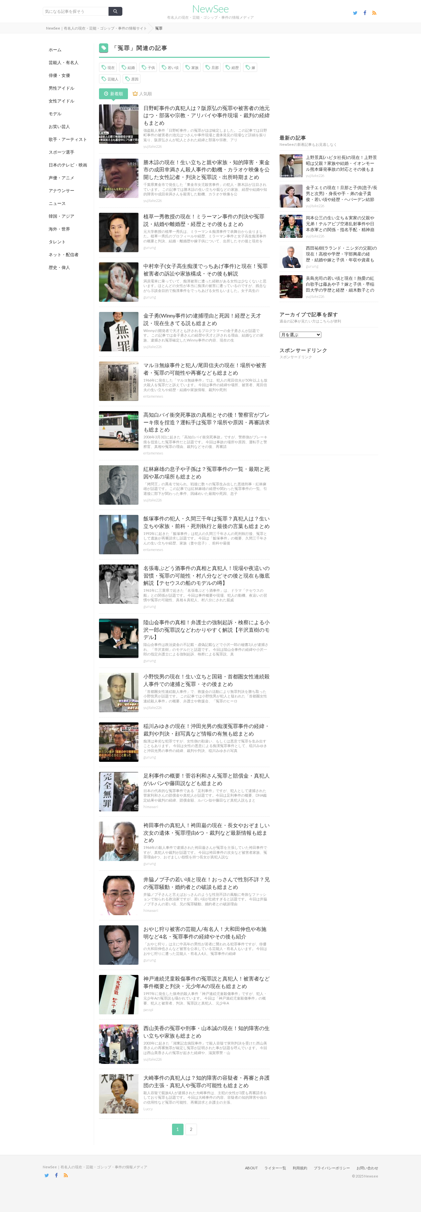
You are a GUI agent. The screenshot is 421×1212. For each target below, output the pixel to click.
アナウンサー (61, 190)
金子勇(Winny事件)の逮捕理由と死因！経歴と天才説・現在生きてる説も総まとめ (202, 319)
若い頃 (173, 67)
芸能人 (113, 79)
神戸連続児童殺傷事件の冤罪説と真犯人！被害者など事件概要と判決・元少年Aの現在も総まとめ (206, 982)
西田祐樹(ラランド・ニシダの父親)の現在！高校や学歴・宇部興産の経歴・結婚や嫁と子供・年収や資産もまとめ (341, 257)
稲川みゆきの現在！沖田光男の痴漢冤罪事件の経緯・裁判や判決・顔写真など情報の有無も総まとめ (206, 729)
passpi (148, 1009)
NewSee (210, 8)
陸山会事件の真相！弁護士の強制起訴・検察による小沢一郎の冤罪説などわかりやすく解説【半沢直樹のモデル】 (206, 629)
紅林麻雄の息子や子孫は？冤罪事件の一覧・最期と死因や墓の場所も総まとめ (206, 472)
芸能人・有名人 (64, 62)
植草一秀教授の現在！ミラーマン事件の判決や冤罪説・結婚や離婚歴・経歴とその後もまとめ (203, 220)
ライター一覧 (275, 1168)
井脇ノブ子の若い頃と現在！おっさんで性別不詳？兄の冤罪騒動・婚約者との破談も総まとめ (206, 883)
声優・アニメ (61, 177)
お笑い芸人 (59, 126)
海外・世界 (59, 228)
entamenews (153, 396)
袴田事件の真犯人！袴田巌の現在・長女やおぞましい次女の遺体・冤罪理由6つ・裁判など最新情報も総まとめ (206, 832)
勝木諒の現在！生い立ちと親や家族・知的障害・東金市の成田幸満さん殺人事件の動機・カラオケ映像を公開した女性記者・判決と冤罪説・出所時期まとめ (206, 169)
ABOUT (251, 1168)
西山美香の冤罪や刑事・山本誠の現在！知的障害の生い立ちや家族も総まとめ (206, 1031)
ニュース (57, 203)
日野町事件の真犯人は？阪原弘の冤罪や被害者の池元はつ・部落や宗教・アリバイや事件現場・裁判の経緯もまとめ (206, 115)
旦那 (215, 67)
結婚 (131, 67)
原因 (134, 79)
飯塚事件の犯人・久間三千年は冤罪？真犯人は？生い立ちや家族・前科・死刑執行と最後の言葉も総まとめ (206, 522)
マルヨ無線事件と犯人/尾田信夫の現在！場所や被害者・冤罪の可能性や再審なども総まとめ (204, 368)
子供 (151, 67)
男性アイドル (61, 88)
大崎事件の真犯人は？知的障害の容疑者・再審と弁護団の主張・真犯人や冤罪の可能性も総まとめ (206, 1081)
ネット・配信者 (64, 254)
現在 (111, 67)
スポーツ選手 (61, 152)
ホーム (55, 49)
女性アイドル (61, 100)
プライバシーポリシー (332, 1168)
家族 (195, 67)
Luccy (148, 1109)
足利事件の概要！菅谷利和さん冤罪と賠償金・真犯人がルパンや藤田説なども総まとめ (206, 779)
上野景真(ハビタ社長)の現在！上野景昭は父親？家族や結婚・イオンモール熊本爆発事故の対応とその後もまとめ (341, 166)
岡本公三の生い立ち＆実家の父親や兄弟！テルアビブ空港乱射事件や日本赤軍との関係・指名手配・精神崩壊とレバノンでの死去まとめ (340, 226)
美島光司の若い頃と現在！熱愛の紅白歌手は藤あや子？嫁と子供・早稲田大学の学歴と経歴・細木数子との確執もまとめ (340, 287)
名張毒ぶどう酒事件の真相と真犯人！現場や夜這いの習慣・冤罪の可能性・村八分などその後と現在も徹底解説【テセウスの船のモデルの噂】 (206, 575)
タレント (57, 241)
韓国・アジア (61, 216)
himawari (150, 806)
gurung (149, 247)
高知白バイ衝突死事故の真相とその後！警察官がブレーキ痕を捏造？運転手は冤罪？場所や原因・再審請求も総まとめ (206, 421)
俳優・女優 (59, 75)
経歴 (235, 67)
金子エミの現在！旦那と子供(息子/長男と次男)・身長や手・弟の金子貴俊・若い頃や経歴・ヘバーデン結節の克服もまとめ (341, 196)
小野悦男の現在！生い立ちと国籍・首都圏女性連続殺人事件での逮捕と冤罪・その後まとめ (206, 680)
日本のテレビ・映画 (68, 164)
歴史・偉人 (59, 267)
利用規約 (300, 1168)
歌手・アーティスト (68, 139)
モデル (55, 113)
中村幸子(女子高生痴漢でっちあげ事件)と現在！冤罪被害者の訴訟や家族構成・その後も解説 (205, 269)
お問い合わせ (367, 1168)
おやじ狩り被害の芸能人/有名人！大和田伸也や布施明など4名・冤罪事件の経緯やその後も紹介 (204, 932)
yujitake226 (152, 146)
